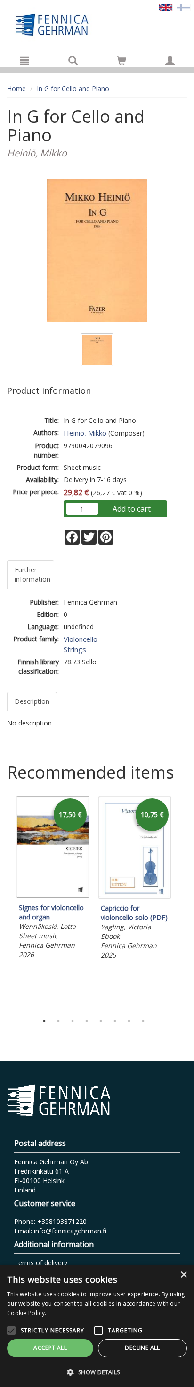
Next (182, 902)
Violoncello (80, 639)
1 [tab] (44, 1021)
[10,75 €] (134, 896)
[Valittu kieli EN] (166, 6)
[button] (97, 1371)
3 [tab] (72, 1021)
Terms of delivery (40, 1262)
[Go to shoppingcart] (121, 61)
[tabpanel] (53, 878)
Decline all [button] (142, 1348)
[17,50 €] (52, 895)
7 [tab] (129, 1021)
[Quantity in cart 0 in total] (121, 62)
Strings (75, 649)
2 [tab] (58, 1021)
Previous (4, 902)
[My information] (170, 61)
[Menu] (24, 61)
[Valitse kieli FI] (184, 6)
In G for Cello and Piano (73, 88)
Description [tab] (32, 701)
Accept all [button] (50, 1348)
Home (16, 88)
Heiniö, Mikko (85, 432)
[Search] (73, 61)
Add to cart (132, 509)
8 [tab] (143, 1021)
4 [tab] (86, 1021)
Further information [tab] (32, 574)
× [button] (183, 1274)
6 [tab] (115, 1021)
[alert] (97, 1326)
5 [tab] (100, 1021)
